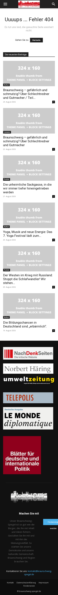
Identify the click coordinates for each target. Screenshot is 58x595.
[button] (5, 4)
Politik (6, 179)
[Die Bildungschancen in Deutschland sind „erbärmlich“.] (29, 306)
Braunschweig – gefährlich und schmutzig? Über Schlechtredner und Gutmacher (26, 141)
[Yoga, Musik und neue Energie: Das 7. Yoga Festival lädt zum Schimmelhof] (29, 215)
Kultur (6, 85)
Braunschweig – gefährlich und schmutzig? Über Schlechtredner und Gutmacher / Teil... (26, 94)
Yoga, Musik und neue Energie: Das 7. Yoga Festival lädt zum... (27, 234)
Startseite (36, 40)
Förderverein (29, 586)
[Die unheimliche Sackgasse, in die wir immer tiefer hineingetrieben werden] (29, 168)
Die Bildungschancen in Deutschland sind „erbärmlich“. (25, 324)
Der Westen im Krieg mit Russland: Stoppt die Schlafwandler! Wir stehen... (28, 279)
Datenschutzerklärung (26, 582)
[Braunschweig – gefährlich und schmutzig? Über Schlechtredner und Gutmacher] (29, 120)
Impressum (44, 582)
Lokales (7, 132)
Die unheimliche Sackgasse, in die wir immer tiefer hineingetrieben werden (27, 188)
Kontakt (10, 582)
